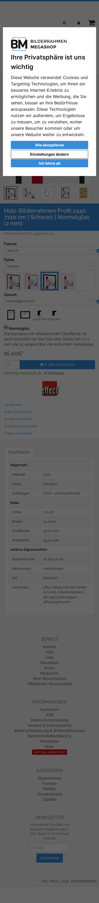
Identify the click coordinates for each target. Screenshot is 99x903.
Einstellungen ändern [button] (49, 154)
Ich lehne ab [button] (49, 163)
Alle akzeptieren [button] (49, 145)
